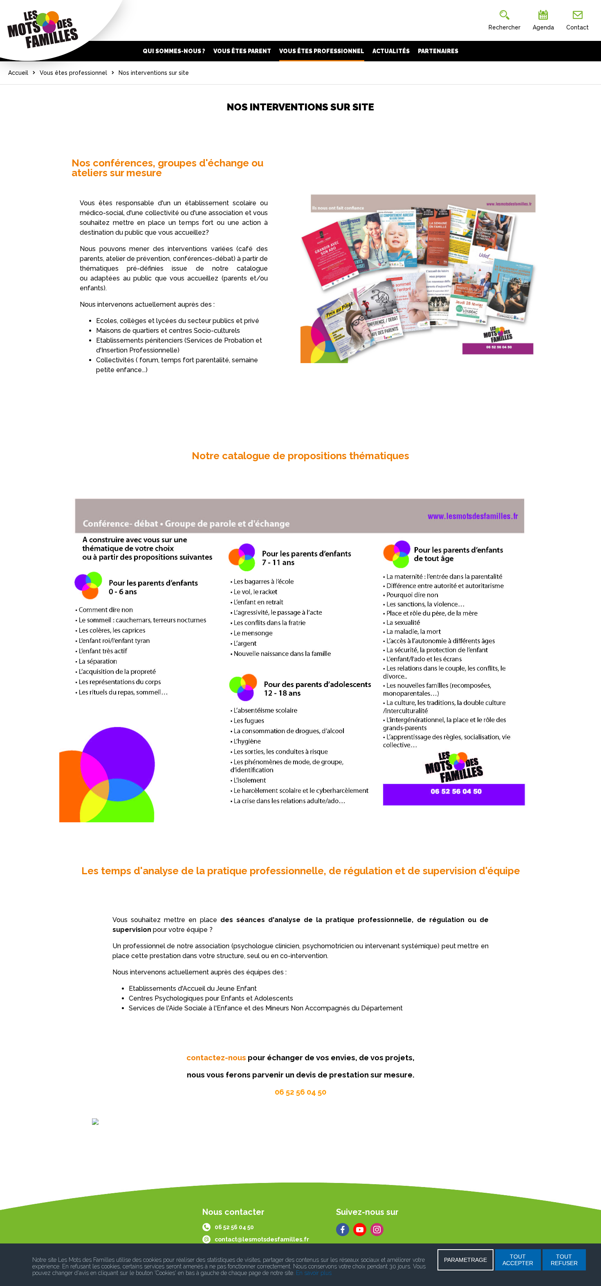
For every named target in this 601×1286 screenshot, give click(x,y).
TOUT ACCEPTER (517, 1259)
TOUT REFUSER (564, 1259)
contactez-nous (216, 1057)
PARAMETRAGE (465, 1260)
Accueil (18, 73)
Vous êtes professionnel (73, 73)
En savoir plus (314, 1273)
